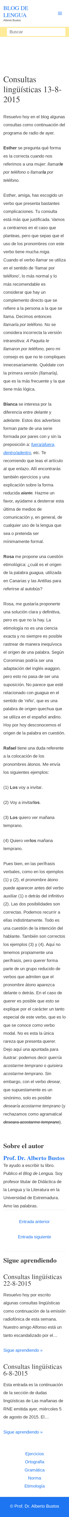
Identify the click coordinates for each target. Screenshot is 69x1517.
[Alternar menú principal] (60, 13)
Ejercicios (34, 1453)
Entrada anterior (34, 1221)
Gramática (35, 1470)
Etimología (34, 1486)
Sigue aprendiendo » (23, 1350)
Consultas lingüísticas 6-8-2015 (32, 1369)
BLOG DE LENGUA (15, 11)
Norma (34, 1478)
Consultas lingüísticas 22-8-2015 (32, 1280)
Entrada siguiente (34, 1236)
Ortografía (34, 1461)
